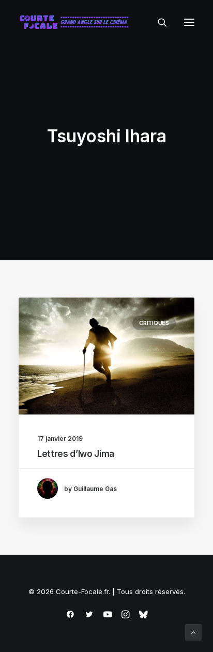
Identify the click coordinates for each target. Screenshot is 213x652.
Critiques (154, 323)
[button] (189, 22)
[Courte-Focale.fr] (76, 22)
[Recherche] (157, 22)
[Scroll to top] (193, 631)
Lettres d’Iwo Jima (75, 454)
